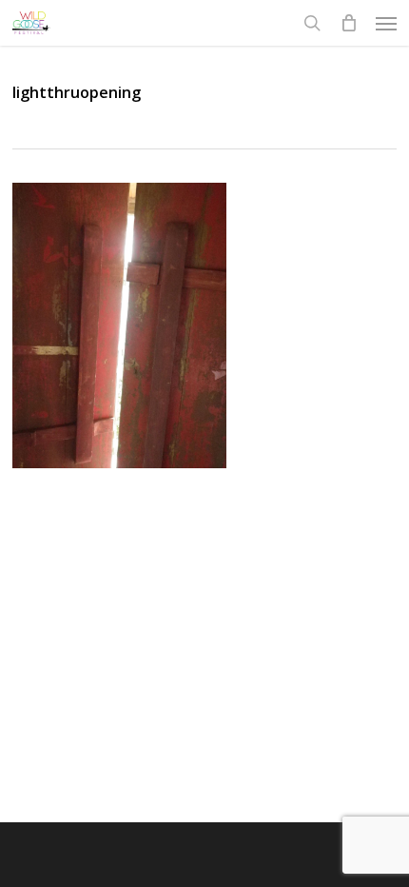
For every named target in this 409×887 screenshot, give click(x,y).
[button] (386, 22)
